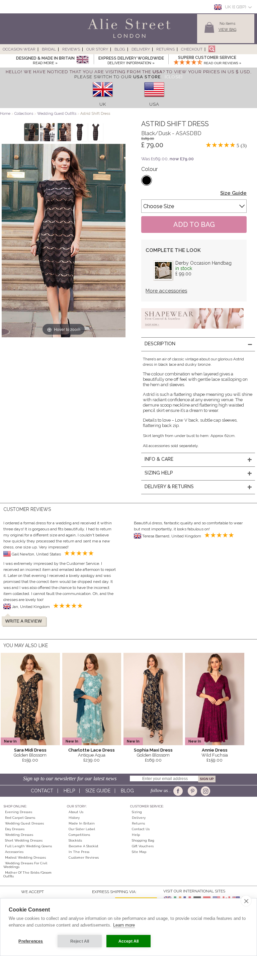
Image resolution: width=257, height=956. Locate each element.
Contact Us (141, 829)
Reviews (71, 49)
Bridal (49, 49)
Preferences (30, 941)
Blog (119, 49)
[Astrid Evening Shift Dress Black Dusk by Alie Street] (31, 132)
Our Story (97, 49)
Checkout (191, 49)
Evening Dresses (18, 812)
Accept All (128, 941)
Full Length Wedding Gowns (28, 846)
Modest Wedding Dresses (25, 857)
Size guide (97, 790)
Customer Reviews (84, 857)
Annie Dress (215, 750)
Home (5, 113)
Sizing (137, 812)
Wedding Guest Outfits (56, 113)
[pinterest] (192, 791)
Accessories (14, 852)
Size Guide (233, 193)
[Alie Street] (99, 38)
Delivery (141, 49)
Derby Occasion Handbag (203, 263)
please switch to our (117, 76)
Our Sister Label (82, 829)
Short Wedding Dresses (23, 840)
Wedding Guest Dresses (24, 823)
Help (69, 790)
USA (154, 104)
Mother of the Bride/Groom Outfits (27, 874)
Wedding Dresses (19, 835)
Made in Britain (82, 823)
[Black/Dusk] (146, 180)
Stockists (75, 840)
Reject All (79, 941)
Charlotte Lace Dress (91, 750)
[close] (246, 900)
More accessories (166, 291)
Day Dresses (14, 829)
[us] (154, 99)
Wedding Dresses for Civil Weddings (25, 865)
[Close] (174, 76)
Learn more (124, 925)
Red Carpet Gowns (20, 817)
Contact (42, 790)
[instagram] (204, 791)
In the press (79, 852)
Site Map (139, 852)
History (74, 817)
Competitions (79, 835)
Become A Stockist (83, 846)
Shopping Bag (143, 840)
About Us (76, 812)
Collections (24, 113)
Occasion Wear (19, 49)
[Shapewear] (192, 331)
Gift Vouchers (143, 846)
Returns (165, 49)
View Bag (227, 29)
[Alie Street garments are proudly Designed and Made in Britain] (82, 60)
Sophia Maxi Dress (153, 750)
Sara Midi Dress (30, 750)
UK (102, 104)
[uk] (102, 99)
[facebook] (179, 791)
